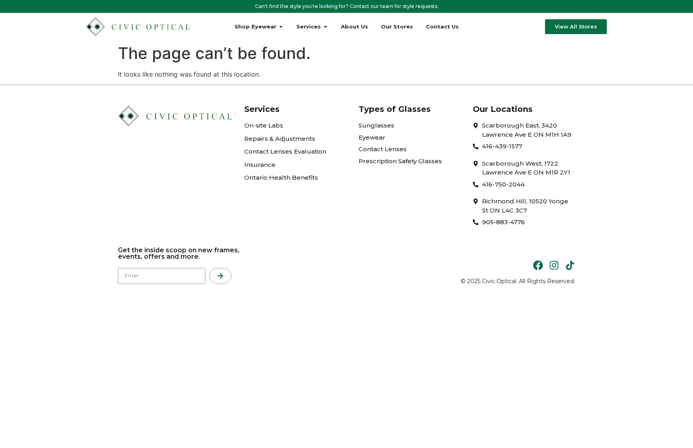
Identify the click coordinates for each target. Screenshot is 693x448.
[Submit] (220, 276)
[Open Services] (325, 27)
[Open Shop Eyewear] (281, 27)
